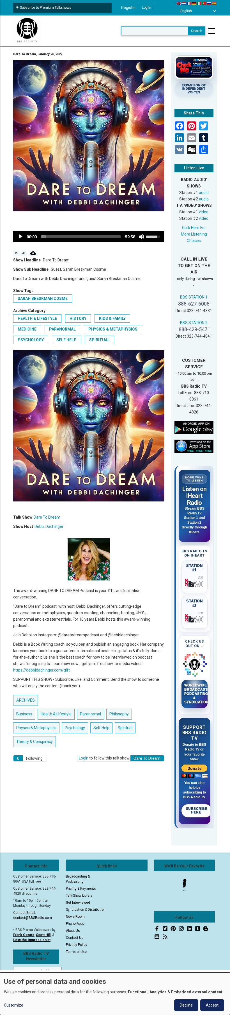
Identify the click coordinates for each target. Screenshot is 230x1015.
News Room (75, 917)
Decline (186, 1005)
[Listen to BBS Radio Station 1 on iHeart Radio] (194, 582)
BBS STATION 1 (194, 297)
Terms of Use (76, 952)
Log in (146, 8)
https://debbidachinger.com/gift (41, 670)
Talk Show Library (79, 896)
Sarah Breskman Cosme (43, 298)
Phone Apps (75, 924)
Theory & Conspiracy (34, 741)
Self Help (66, 340)
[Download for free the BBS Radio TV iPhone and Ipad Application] (194, 446)
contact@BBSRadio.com (32, 918)
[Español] (214, 3)
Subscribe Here (197, 811)
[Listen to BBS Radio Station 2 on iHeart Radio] (194, 617)
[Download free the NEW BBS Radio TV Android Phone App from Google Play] (194, 427)
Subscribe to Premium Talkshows (45, 8)
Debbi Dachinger (48, 526)
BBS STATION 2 (194, 322)
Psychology (31, 340)
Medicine (27, 329)
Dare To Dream (47, 517)
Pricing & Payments (81, 888)
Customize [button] (13, 1005)
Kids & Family (112, 318)
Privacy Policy (76, 945)
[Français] (189, 3)
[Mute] (141, 236)
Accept (212, 1005)
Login (83, 758)
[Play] (20, 236)
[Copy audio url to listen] (23, 253)
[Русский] (209, 3)
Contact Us (74, 938)
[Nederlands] (184, 3)
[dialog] (115, 994)
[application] (88, 236)
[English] (178, 3)
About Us (73, 931)
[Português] (204, 3)
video (203, 212)
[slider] (81, 236)
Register (128, 7)
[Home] (27, 30)
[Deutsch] (194, 3)
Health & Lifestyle (37, 318)
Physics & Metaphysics (112, 329)
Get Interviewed (78, 903)
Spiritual (99, 340)
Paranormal (62, 329)
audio (204, 192)
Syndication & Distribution (85, 910)
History (78, 318)
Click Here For (194, 227)
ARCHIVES (25, 700)
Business (24, 714)
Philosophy (119, 714)
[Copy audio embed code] (16, 253)
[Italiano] (199, 3)
